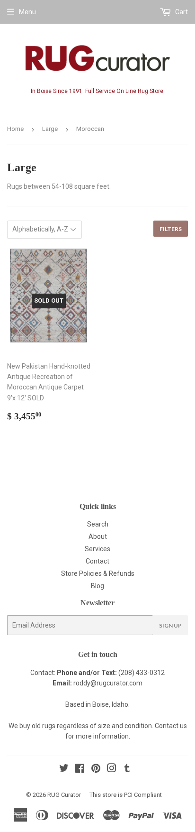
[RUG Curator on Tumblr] (127, 769)
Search (97, 524)
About (98, 536)
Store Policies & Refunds (97, 573)
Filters (171, 228)
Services (97, 549)
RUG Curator (64, 794)
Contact (97, 561)
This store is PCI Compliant (125, 794)
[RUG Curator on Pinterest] (96, 769)
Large (50, 128)
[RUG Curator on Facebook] (80, 769)
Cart (181, 12)
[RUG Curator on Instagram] (111, 769)
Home (15, 128)
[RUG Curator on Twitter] (64, 769)
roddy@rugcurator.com (107, 683)
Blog (97, 586)
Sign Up (170, 625)
